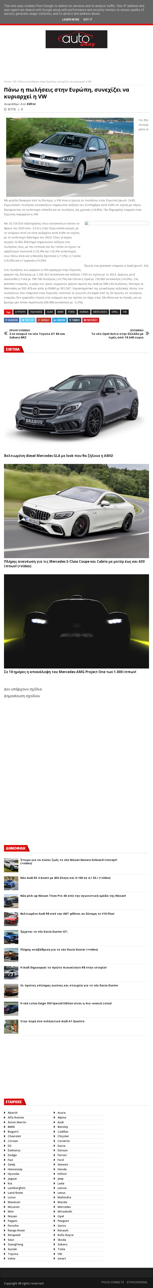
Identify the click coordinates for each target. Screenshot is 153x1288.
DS (9, 1146)
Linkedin (61, 320)
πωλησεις (36, 312)
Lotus (12, 1197)
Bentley (63, 1127)
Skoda (62, 1240)
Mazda (62, 1202)
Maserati (14, 1202)
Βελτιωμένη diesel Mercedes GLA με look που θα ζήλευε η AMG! (58, 455)
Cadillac (63, 1131)
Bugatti (13, 1131)
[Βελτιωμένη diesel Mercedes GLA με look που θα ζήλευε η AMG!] (76, 405)
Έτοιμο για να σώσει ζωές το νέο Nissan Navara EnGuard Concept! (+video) (68, 861)
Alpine (62, 1117)
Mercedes (100, 312)
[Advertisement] (76, 63)
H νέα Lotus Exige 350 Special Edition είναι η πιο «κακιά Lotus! (66, 1003)
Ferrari (62, 1155)
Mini (11, 1211)
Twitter (29, 320)
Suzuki (12, 1249)
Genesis (63, 1164)
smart (62, 1258)
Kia (10, 1183)
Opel (115, 312)
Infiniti (62, 1174)
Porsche (13, 1225)
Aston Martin (17, 1122)
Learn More (70, 19)
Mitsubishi (65, 1211)
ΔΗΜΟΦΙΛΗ (15, 848)
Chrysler (63, 1136)
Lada (61, 1183)
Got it (87, 19)
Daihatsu (14, 1150)
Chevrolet (14, 1136)
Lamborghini (17, 1188)
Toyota (13, 1254)
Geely (11, 1164)
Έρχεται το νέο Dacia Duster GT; (44, 931)
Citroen (13, 1141)
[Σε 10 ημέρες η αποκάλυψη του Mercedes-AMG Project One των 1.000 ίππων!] (76, 621)
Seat (11, 1240)
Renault (63, 1230)
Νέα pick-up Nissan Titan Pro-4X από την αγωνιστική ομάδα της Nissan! (73, 896)
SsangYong (15, 1244)
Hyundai (13, 1174)
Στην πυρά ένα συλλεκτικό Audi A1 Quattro (52, 1021)
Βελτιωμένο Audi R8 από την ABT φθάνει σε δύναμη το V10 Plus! (67, 914)
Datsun (63, 1150)
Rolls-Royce (66, 1235)
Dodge (12, 1155)
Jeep (61, 1178)
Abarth (13, 1113)
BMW (60, 312)
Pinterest (92, 320)
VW (15, 81)
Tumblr (76, 320)
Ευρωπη (20, 312)
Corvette (64, 1141)
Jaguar (12, 1178)
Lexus (61, 1193)
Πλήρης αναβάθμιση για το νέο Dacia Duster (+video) (59, 949)
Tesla (61, 1249)
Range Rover (16, 1230)
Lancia (62, 1188)
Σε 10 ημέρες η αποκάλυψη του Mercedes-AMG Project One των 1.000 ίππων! (70, 671)
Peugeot (63, 1221)
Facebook (13, 320)
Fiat (10, 1160)
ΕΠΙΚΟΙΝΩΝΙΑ (137, 1282)
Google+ (45, 320)
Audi (50, 312)
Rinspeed (14, 1235)
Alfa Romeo (16, 1117)
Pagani (12, 1221)
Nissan (12, 1216)
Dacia (61, 1146)
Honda (84, 312)
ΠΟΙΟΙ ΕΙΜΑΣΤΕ (112, 1282)
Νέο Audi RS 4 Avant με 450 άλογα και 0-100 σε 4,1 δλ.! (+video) (65, 878)
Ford (71, 312)
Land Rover (15, 1193)
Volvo (11, 1258)
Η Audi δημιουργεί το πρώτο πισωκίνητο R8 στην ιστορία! (63, 967)
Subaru (63, 1244)
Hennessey (15, 1169)
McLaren (14, 1207)
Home (7, 81)
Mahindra (64, 1197)
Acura (62, 1113)
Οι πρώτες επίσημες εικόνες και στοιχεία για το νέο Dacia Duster (69, 985)
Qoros (62, 1225)
